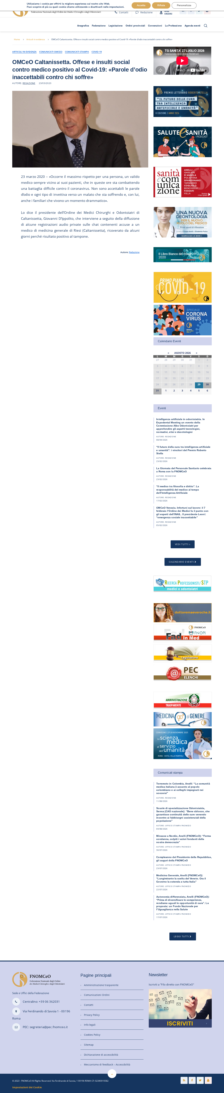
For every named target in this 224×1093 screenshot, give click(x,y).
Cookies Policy (92, 1034)
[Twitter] (200, 1080)
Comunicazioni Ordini (97, 995)
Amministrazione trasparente (101, 985)
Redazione (146, 12)
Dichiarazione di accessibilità (101, 1054)
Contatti (123, 12)
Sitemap (89, 1044)
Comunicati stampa (77, 51)
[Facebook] (192, 1080)
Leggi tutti (181, 936)
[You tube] (208, 1080)
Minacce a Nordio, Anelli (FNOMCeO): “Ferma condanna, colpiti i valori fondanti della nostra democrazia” (183, 839)
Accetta (141, 5)
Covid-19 (97, 51)
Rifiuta (161, 5)
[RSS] (184, 1080)
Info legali (90, 1024)
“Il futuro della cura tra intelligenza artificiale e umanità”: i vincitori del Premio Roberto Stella (183, 450)
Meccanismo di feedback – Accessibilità (107, 1064)
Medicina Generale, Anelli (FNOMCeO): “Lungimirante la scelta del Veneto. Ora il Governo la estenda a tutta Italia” (181, 878)
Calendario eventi (181, 561)
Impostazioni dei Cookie (27, 1087)
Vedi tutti (181, 544)
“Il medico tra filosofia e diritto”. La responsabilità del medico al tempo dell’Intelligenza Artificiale (177, 489)
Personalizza (184, 5)
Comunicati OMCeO (50, 51)
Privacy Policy (92, 1015)
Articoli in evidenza (35, 39)
